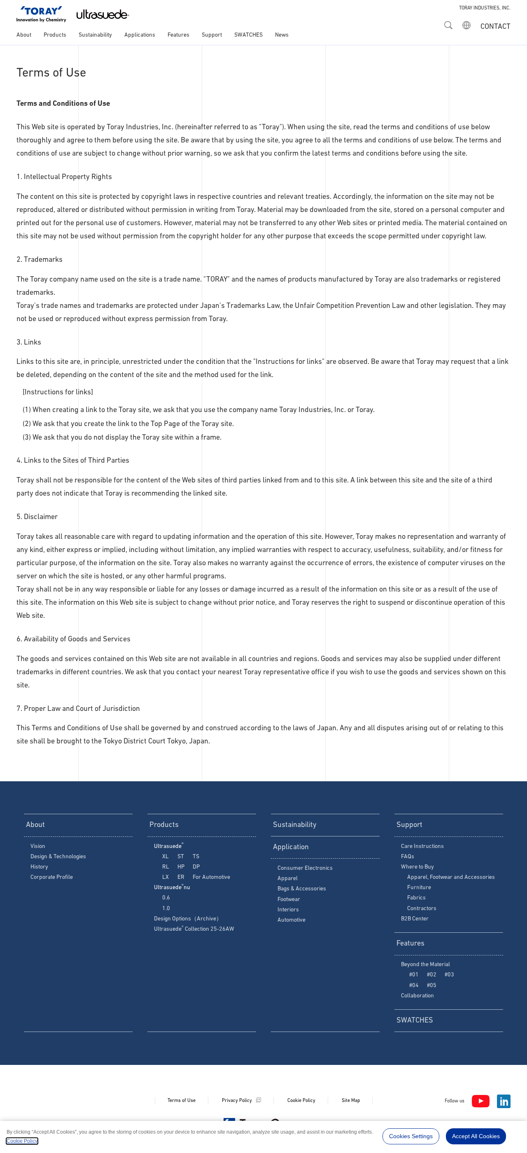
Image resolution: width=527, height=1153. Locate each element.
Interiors (288, 910)
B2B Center (415, 919)
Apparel (287, 879)
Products (55, 35)
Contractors (421, 909)
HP (180, 867)
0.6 (166, 898)
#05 (431, 986)
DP (196, 867)
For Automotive (211, 877)
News (282, 35)
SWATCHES (248, 35)
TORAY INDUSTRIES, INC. (485, 8)
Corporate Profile (51, 877)
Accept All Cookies (476, 1136)
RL (165, 867)
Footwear (288, 900)
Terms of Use (182, 1100)
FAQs (407, 857)
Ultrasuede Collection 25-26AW (194, 929)
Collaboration (417, 996)
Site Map (351, 1100)
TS (196, 857)
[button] (448, 23)
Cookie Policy (301, 1100)
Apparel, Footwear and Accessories (451, 877)
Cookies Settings (411, 1136)
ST (180, 857)
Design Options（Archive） (188, 919)
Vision (37, 846)
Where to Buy (417, 867)
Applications (139, 35)
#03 (449, 975)
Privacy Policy (237, 1100)
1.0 (166, 909)
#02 (431, 975)
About (23, 35)
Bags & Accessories (301, 889)
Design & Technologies (58, 857)
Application (291, 847)
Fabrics (416, 898)
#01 (414, 975)
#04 (414, 986)
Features (178, 35)
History (39, 867)
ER (180, 877)
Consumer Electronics (305, 868)
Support (212, 35)
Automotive (291, 920)
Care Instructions (422, 846)
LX (165, 877)
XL (165, 857)
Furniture (419, 888)
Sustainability (95, 35)
